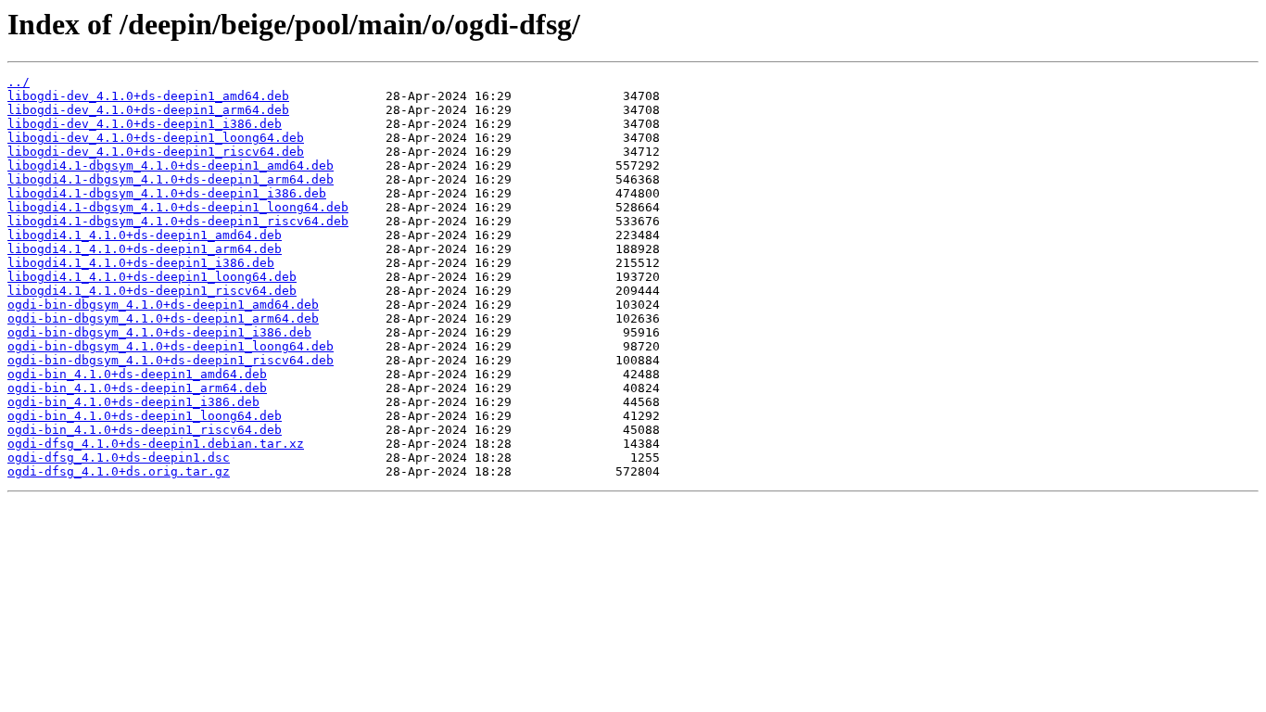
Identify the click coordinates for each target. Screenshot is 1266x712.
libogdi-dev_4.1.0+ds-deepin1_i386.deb (144, 124)
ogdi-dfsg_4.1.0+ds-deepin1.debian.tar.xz (155, 444)
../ (18, 82)
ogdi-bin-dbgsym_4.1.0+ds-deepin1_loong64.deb (170, 346)
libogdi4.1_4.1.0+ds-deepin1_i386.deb (140, 263)
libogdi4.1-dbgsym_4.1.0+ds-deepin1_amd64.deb (170, 165)
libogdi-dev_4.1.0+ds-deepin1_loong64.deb (155, 138)
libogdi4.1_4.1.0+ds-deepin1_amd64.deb (144, 235)
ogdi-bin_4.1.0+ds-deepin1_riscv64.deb (144, 430)
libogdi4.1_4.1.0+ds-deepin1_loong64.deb (152, 277)
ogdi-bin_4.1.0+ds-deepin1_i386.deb (133, 402)
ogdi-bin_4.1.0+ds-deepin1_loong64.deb (144, 416)
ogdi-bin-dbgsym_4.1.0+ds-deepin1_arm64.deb (163, 318)
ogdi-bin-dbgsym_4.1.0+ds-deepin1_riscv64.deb (170, 360)
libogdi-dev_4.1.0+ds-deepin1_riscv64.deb (155, 152)
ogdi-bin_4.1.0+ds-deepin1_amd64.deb (137, 374)
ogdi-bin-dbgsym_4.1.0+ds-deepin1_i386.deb (159, 332)
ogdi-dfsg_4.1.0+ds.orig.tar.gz (118, 471)
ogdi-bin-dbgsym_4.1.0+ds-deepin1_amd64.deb (163, 305)
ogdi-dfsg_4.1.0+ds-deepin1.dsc (118, 457)
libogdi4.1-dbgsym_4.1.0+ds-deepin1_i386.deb (166, 193)
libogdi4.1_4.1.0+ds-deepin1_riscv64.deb (152, 291)
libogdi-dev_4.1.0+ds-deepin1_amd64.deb (148, 96)
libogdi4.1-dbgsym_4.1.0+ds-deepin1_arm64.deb (170, 179)
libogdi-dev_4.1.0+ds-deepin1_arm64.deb (148, 110)
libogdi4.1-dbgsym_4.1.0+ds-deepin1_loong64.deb (177, 207)
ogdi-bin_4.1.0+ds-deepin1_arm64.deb (137, 388)
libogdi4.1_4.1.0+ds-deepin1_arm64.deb (144, 249)
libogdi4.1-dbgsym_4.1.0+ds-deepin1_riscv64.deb (177, 221)
